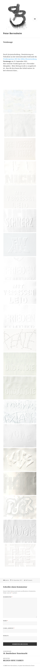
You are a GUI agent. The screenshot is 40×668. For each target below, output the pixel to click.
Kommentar (7, 597)
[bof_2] (19, 136)
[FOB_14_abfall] (19, 399)
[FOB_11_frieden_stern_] (19, 327)
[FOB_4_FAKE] (19, 160)
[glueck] (19, 542)
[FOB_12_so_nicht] (19, 351)
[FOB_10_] (19, 303)
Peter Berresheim (12, 33)
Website (6, 635)
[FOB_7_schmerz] (19, 232)
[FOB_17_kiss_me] (19, 471)
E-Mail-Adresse (8, 628)
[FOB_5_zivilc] (19, 184)
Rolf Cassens (28, 580)
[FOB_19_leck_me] (19, 518)
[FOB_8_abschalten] (19, 256)
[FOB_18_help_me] (19, 494)
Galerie (7, 580)
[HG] (19, 112)
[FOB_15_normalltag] (19, 423)
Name (5, 620)
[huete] (19, 566)
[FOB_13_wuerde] (19, 375)
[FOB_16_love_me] (19, 447)
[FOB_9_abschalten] (19, 280)
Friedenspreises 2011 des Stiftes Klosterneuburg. (20, 59)
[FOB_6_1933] (19, 208)
